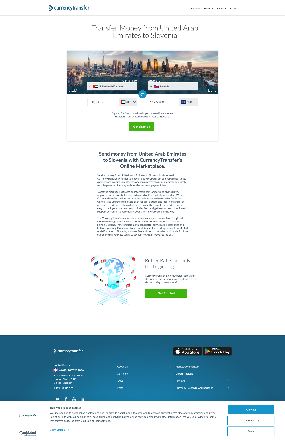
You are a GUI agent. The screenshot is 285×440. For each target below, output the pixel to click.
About (233, 8)
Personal (208, 8)
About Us (122, 366)
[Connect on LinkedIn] (82, 399)
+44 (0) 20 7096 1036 (71, 370)
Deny (251, 431)
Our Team (122, 373)
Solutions (221, 8)
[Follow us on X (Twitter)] (57, 399)
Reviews (180, 380)
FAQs (120, 380)
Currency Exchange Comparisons (194, 387)
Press (120, 387)
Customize (249, 420)
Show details (57, 429)
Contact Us (60, 364)
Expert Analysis (184, 373)
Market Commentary (187, 366)
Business (195, 8)
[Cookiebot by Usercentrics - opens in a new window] (28, 433)
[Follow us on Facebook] (66, 399)
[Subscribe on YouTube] (74, 399)
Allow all (251, 409)
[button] (141, 126)
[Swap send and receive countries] (142, 94)
